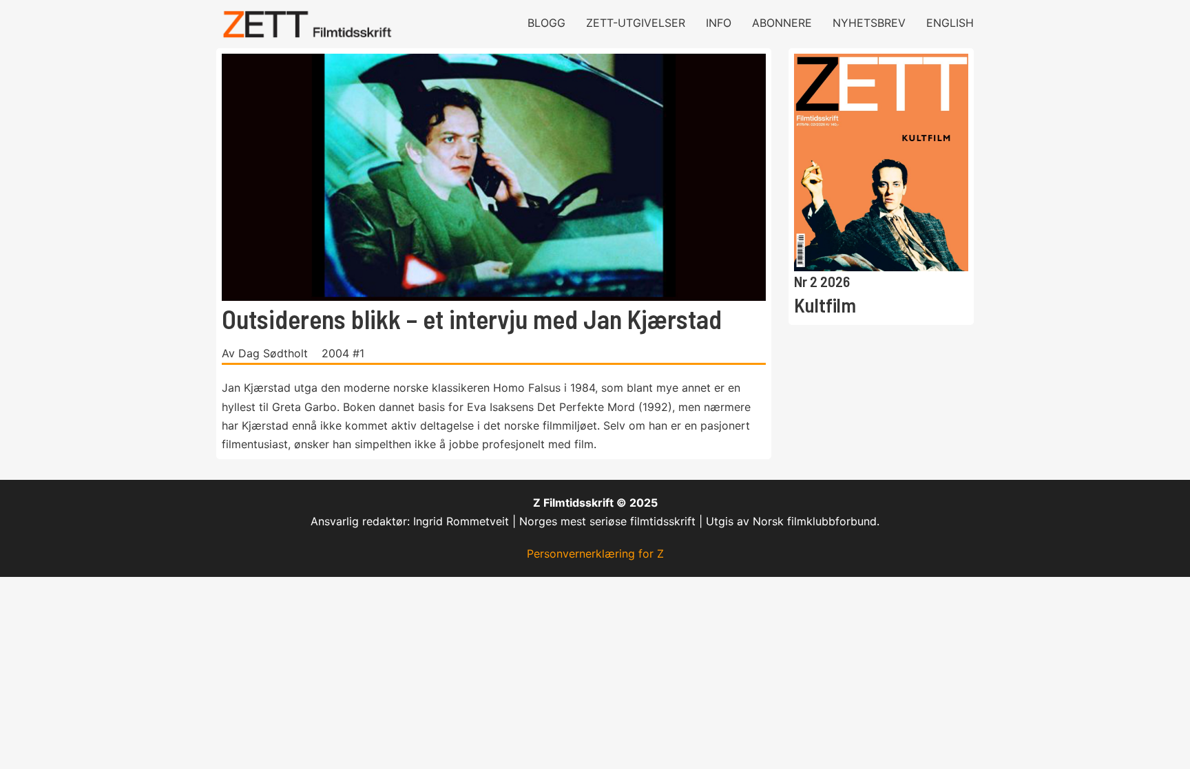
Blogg (546, 23)
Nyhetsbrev (869, 23)
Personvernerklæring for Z (595, 553)
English (950, 23)
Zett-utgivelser (635, 23)
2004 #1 (343, 353)
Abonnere (782, 23)
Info (718, 23)
